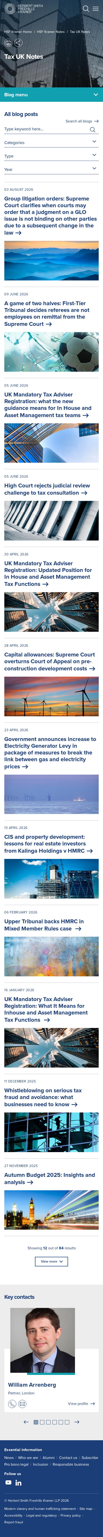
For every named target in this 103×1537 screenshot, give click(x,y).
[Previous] (26, 1422)
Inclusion (40, 1464)
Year (8, 169)
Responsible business (71, 1464)
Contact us (68, 1457)
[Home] (23, 8)
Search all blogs (79, 121)
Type (8, 156)
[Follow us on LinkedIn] (18, 1483)
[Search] (82, 20)
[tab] (36, 1422)
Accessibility (13, 1515)
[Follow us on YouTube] (8, 1483)
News (9, 1457)
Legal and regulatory (41, 1515)
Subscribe (90, 1457)
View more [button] (49, 1261)
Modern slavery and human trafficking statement (40, 1508)
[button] (86, 9)
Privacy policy (71, 1515)
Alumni (49, 1457)
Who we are (28, 1457)
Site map (86, 1508)
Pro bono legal (16, 1464)
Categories (14, 143)
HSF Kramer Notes (51, 31)
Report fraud (13, 1522)
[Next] (77, 1422)
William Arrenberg (32, 1384)
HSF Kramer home (18, 31)
